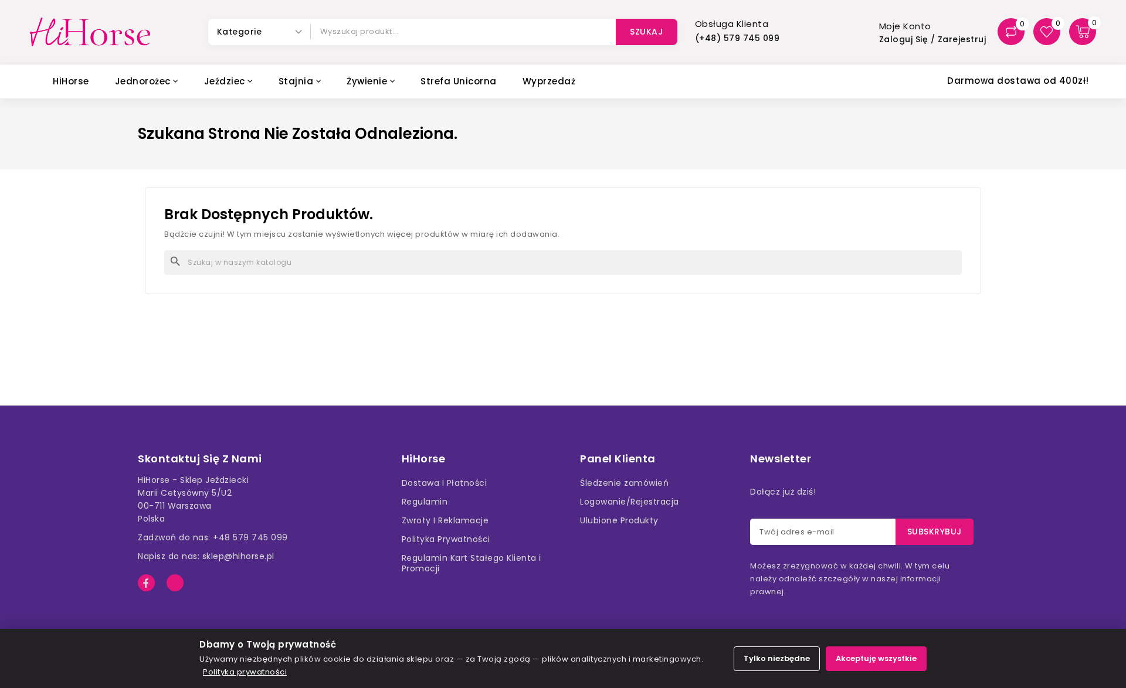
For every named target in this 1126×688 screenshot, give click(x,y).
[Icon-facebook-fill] (146, 582)
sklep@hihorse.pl (238, 556)
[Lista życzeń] (1046, 31)
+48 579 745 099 (250, 537)
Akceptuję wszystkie (876, 658)
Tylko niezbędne (777, 658)
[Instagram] (175, 582)
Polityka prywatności (245, 671)
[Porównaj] (1011, 31)
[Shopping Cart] (1082, 31)
